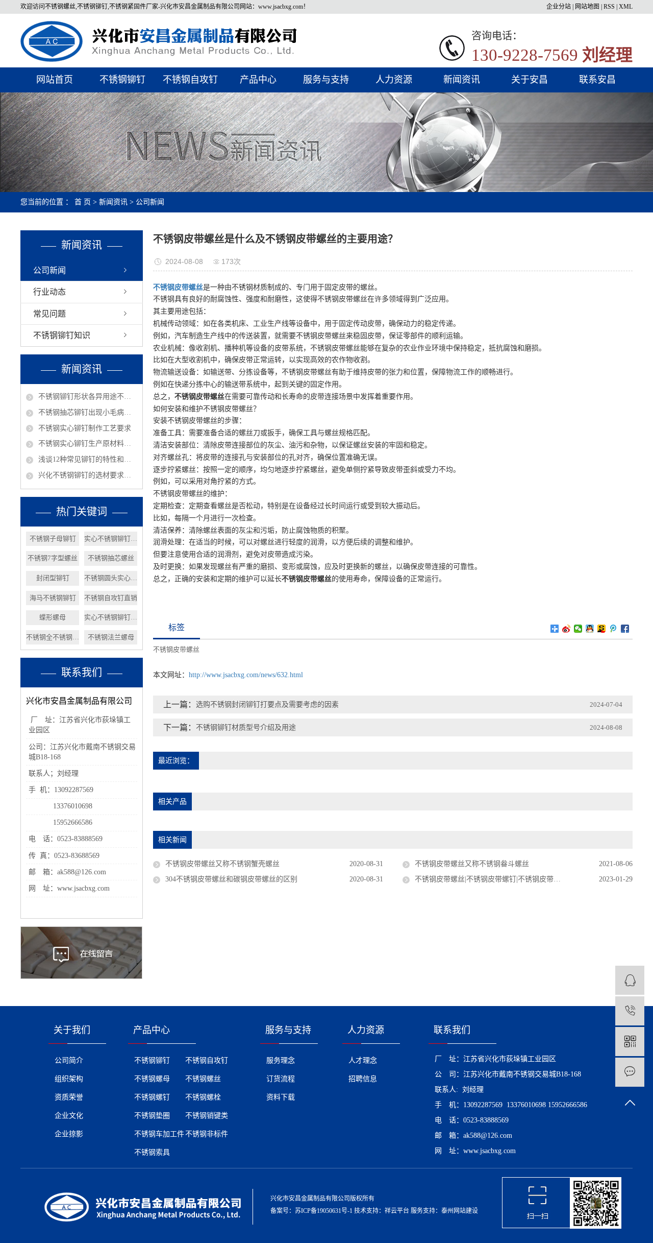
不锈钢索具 (152, 1152)
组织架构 (69, 1079)
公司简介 (69, 1060)
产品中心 (258, 80)
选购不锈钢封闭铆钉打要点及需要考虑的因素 (267, 704)
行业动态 (49, 292)
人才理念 (362, 1060)
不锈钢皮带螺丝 (176, 649)
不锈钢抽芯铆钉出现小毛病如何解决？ (87, 412)
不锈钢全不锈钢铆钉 (52, 637)
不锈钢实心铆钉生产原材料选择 (87, 443)
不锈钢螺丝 (203, 1079)
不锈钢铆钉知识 (61, 335)
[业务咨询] (629, 980)
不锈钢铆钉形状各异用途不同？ (87, 396)
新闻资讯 (461, 80)
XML (626, 6)
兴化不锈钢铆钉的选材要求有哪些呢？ (87, 475)
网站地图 (587, 6)
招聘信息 (362, 1079)
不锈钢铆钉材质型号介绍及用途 (246, 727)
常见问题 (49, 313)
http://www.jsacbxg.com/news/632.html (246, 675)
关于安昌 (529, 80)
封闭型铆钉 (52, 578)
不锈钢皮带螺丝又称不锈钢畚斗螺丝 (472, 864)
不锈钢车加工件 (159, 1134)
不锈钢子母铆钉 (53, 538)
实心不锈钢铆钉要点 (110, 617)
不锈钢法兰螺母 (111, 637)
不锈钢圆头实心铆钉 (110, 578)
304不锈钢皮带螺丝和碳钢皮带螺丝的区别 (231, 879)
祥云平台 (397, 1210)
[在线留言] (629, 1072)
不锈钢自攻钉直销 (110, 598)
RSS (609, 6)
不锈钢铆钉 (122, 80)
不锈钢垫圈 (152, 1115)
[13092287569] (629, 1010)
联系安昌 (597, 80)
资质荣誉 (69, 1097)
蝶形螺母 (52, 617)
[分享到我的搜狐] (601, 629)
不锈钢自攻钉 (190, 80)
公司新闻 (150, 202)
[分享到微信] (578, 629)
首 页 (82, 202)
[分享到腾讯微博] (613, 629)
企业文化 (69, 1115)
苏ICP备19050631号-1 (324, 1210)
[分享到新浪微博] (566, 629)
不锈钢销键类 (206, 1115)
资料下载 (280, 1097)
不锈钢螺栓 (203, 1097)
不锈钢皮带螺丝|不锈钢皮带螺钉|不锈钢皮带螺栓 (491, 879)
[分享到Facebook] (625, 629)
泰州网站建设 (459, 1210)
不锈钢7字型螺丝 (53, 558)
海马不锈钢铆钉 (53, 598)
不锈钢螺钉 (152, 1097)
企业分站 (558, 6)
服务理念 (280, 1060)
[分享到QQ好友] (590, 629)
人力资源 (393, 80)
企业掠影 (69, 1134)
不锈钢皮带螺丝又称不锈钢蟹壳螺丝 (222, 864)
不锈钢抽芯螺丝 (111, 558)
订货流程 (280, 1079)
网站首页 (54, 80)
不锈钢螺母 (152, 1079)
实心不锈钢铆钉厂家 (110, 538)
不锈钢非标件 (206, 1134)
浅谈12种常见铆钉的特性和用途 (87, 459)
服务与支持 (326, 80)
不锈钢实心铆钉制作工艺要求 (84, 428)
